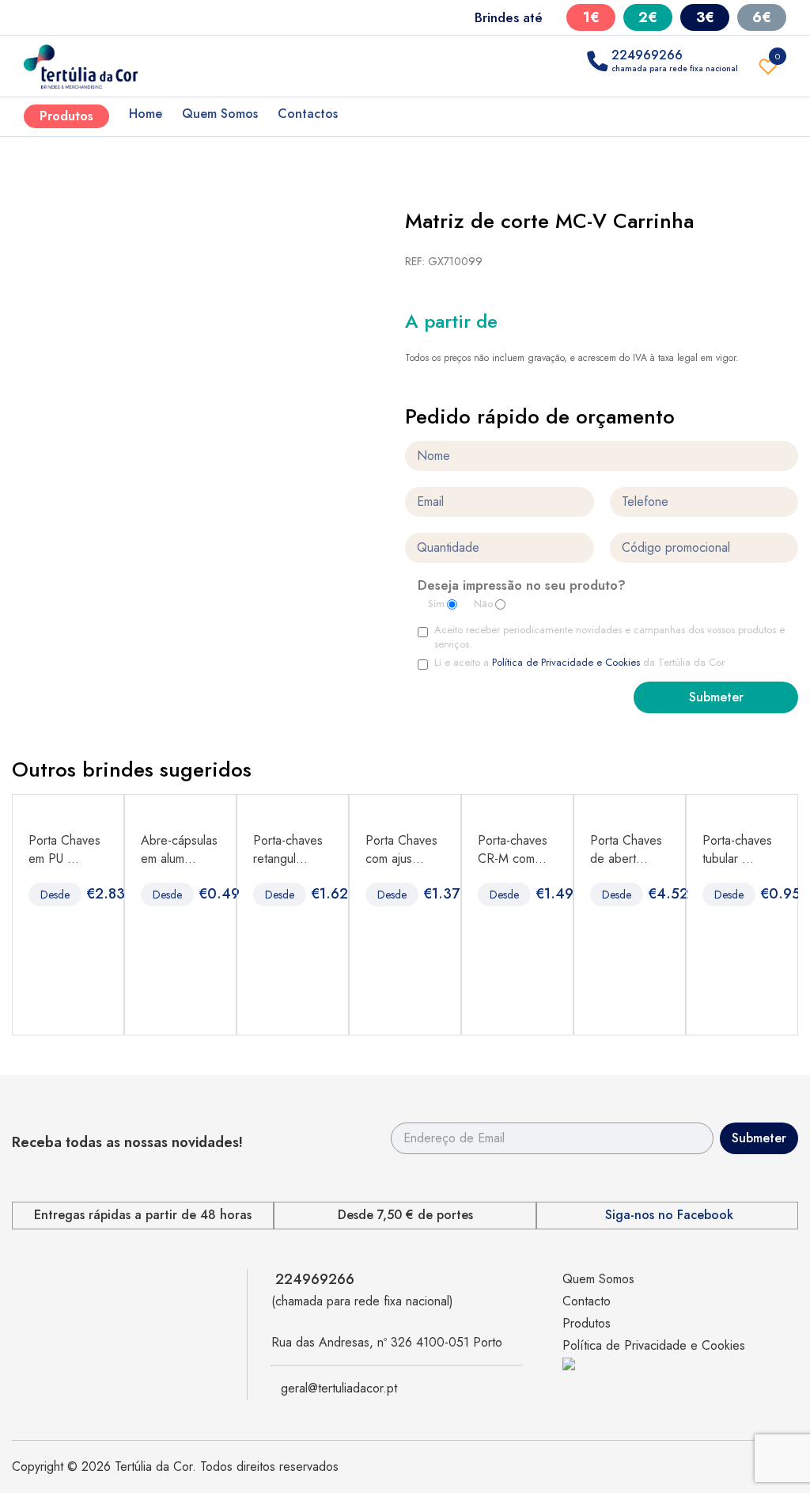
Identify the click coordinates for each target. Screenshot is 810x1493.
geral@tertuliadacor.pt (339, 1388)
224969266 (314, 1279)
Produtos (66, 116)
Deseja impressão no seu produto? (522, 587)
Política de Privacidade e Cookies (566, 662)
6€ (761, 17)
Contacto (586, 1301)
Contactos (308, 113)
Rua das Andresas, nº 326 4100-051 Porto (386, 1342)
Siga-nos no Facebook (669, 1215)
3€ (705, 17)
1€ (591, 17)
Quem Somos (220, 113)
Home (145, 113)
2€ (647, 17)
